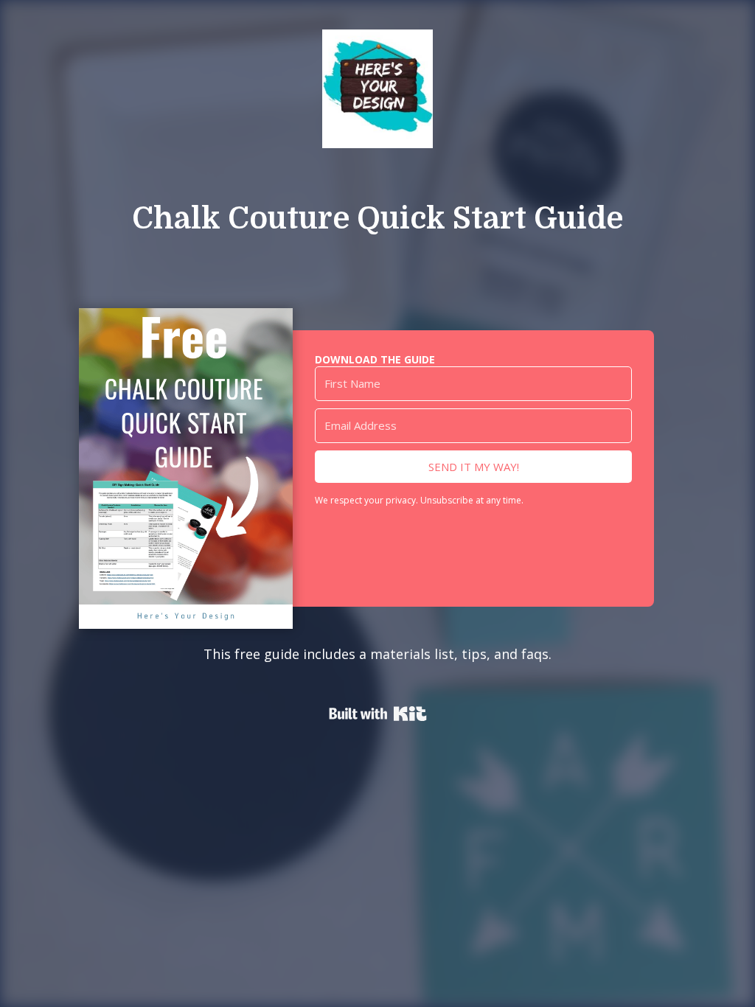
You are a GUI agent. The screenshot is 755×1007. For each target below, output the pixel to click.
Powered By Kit (378, 713)
